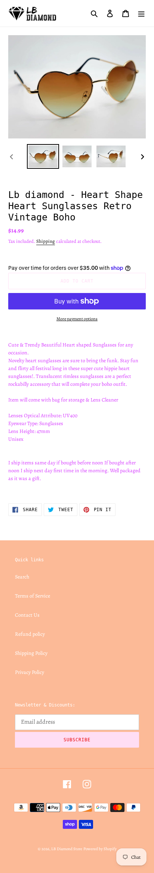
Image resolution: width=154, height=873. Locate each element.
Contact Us (27, 615)
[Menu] (141, 13)
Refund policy (30, 634)
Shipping (45, 241)
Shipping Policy (31, 653)
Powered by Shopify (100, 849)
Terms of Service (32, 595)
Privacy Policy (29, 672)
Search (22, 576)
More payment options (77, 319)
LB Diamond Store (66, 849)
